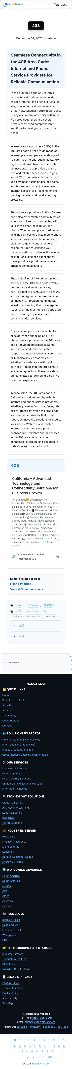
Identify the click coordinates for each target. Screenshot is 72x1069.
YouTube (63, 1026)
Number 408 (34, 616)
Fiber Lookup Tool (13, 700)
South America (11, 880)
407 (21, 624)
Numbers (50, 616)
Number (48, 604)
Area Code (32, 611)
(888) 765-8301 (42, 1017)
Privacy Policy (10, 982)
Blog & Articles (11, 919)
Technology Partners (14, 959)
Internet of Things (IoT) (16, 788)
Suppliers (8, 705)
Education (8, 851)
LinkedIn (22, 1026)
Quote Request (11, 720)
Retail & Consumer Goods (17, 856)
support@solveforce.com (40, 1021)
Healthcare (8, 836)
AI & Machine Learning (15, 807)
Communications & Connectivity (21, 739)
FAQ (49, 1057)
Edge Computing (12, 812)
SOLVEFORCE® (41, 1063)
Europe (6, 885)
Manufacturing (10, 846)
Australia (7, 901)
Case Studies (10, 924)
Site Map (7, 1003)
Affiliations (8, 964)
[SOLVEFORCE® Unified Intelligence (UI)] (13, 4)
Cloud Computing (12, 802)
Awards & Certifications (16, 969)
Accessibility (9, 998)
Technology (9, 715)
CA (19, 604)
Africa (5, 896)
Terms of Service (12, 988)
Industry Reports (12, 930)
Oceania (7, 906)
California (32, 604)
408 (15, 465)
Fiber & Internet (20, 583)
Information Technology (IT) (18, 744)
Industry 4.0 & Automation (17, 749)
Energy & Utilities (12, 861)
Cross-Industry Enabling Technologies (25, 754)
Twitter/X (35, 1026)
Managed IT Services (14, 768)
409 (21, 635)
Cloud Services (11, 773)
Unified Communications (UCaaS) (22, 783)
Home (5, 695)
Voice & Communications (26, 589)
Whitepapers (9, 935)
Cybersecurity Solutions (16, 778)
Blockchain (8, 817)
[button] (55, 4)
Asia (4, 890)
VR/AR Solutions (12, 822)
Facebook (49, 1026)
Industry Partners (12, 954)
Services (7, 710)
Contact (7, 725)
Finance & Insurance (14, 841)
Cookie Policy (10, 993)
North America (11, 875)
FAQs (5, 940)
